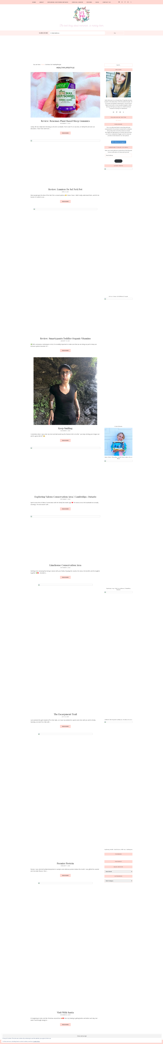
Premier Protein (65, 863)
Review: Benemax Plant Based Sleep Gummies (65, 120)
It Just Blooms (118, 426)
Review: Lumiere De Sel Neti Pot (65, 189)
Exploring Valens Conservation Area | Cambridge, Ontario (65, 496)
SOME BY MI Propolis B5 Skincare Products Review (118, 719)
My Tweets (118, 120)
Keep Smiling (65, 428)
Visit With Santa (65, 1012)
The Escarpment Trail (65, 714)
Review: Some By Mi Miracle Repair (118, 296)
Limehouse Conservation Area (65, 565)
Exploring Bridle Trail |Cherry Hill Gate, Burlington (118, 849)
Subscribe (118, 161)
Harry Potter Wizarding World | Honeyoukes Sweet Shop (118, 457)
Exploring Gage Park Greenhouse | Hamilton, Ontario (118, 589)
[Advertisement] (81, 48)
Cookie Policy (36, 1041)
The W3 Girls (81, 17)
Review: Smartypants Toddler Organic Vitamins (65, 338)
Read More (65, 133)
